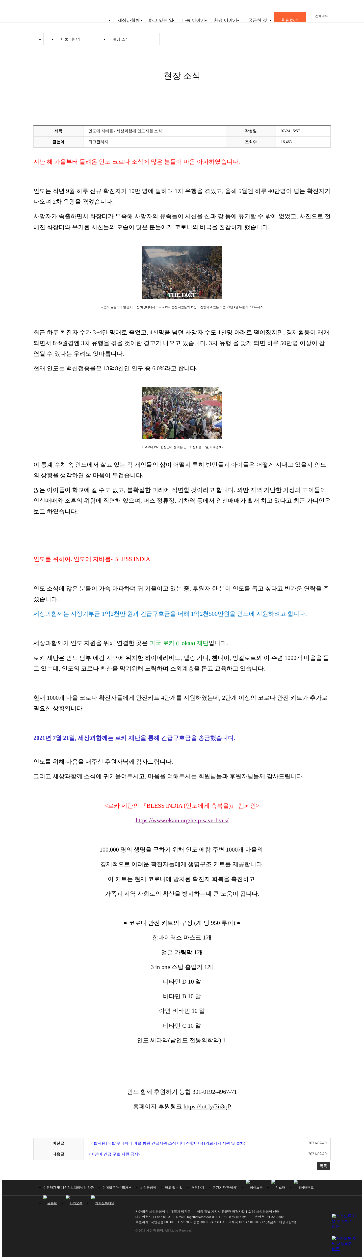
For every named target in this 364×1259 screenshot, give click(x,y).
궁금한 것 (257, 20)
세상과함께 (129, 20)
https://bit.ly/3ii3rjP (207, 1106)
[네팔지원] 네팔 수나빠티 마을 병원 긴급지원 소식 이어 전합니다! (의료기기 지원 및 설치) (166, 1143)
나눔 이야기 (193, 20)
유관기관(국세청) (225, 1187)
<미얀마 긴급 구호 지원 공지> (114, 1154)
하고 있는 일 (161, 20)
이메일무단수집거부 (117, 1187)
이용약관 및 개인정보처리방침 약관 (68, 1187)
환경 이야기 (225, 20)
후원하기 (197, 1187)
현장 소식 (121, 39)
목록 (323, 1166)
